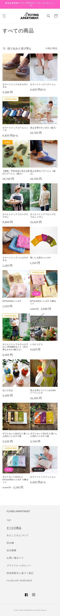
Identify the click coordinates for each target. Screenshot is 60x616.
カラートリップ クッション (43, 477)
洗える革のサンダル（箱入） (44, 127)
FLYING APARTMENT (25, 610)
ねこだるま (7, 390)
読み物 (10, 542)
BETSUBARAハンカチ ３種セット (43, 302)
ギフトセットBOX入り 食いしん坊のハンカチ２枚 (16, 434)
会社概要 (11, 550)
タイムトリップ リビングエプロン (15, 215)
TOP (9, 520)
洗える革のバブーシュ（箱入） (42, 172)
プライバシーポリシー (19, 565)
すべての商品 (14, 527)
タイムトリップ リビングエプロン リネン (43, 215)
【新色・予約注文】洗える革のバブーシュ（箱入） (16, 172)
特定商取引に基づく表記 (20, 573)
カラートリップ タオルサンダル (15, 85)
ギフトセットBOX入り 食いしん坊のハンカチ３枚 (44, 434)
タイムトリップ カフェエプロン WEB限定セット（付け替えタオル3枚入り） (15, 347)
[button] (4, 16)
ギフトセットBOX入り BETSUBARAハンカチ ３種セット (15, 479)
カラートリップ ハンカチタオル (15, 258)
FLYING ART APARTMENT (19, 580)
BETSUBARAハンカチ (12, 301)
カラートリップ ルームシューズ (15, 129)
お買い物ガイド (15, 557)
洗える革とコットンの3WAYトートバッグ (43, 391)
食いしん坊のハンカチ (40, 257)
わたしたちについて (17, 535)
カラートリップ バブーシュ (43, 84)
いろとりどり (36, 344)
